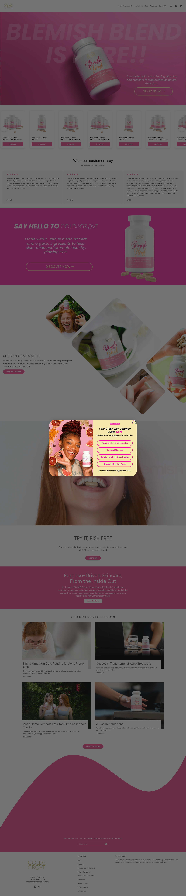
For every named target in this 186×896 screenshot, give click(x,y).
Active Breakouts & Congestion (115, 443)
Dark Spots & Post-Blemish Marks (115, 457)
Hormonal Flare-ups (115, 450)
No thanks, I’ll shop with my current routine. (115, 471)
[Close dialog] (134, 422)
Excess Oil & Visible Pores (115, 464)
